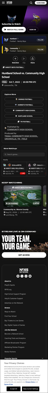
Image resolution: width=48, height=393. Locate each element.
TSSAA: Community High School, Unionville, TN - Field (21, 137)
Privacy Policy (30, 382)
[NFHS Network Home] (9, 2)
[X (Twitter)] (22, 276)
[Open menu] (3, 3)
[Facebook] (18, 276)
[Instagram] (26, 276)
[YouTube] (30, 276)
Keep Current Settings (30, 389)
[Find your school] (31, 3)
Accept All (13, 389)
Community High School (20, 129)
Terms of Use (8, 384)
